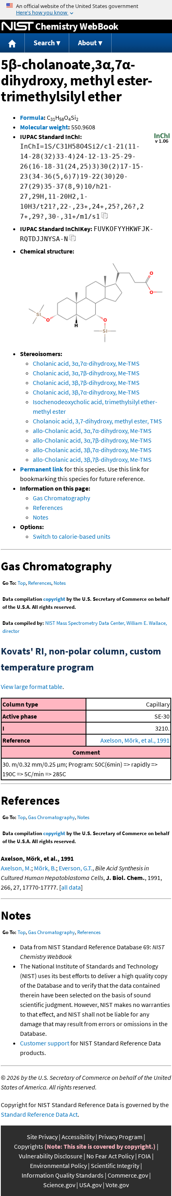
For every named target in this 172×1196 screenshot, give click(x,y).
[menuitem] (12, 43)
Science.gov (59, 1185)
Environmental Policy (58, 1166)
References (48, 507)
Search (44, 42)
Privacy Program (120, 1137)
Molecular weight (44, 127)
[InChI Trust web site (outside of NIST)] (162, 142)
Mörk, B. (45, 868)
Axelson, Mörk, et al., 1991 (135, 740)
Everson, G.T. (75, 868)
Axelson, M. (16, 868)
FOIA (144, 1156)
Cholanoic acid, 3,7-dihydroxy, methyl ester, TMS (97, 421)
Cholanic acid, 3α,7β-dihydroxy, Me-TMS (86, 373)
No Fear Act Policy (110, 1156)
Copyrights (28, 1146)
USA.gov (90, 1185)
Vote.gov (117, 1185)
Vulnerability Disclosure (50, 1156)
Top (22, 583)
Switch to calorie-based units (71, 536)
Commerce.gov (128, 1175)
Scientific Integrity (115, 1166)
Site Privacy (42, 1137)
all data (71, 887)
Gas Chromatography (61, 498)
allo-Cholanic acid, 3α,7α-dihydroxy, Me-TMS (92, 431)
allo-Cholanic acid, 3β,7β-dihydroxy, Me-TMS (92, 459)
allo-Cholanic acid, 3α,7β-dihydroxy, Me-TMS (92, 440)
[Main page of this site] (12, 43)
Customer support (44, 1043)
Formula (32, 117)
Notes (40, 517)
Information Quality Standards (63, 1175)
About (87, 42)
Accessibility (78, 1137)
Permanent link (41, 469)
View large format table (31, 687)
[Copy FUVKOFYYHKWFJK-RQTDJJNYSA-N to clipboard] (72, 240)
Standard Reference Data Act (39, 1114)
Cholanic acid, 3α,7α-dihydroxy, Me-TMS (86, 363)
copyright (54, 599)
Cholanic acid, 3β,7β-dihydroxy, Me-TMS (86, 383)
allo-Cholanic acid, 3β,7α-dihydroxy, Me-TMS (92, 450)
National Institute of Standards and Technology (18, 26)
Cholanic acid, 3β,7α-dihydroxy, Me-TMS (86, 392)
